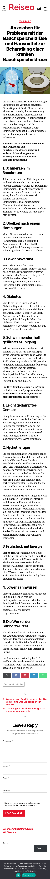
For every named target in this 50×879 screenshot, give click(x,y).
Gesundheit (25, 21)
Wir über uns (9, 832)
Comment (8, 741)
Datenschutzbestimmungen (18, 829)
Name (6, 766)
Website (6, 790)
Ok (18, 875)
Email (6, 778)
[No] (47, 869)
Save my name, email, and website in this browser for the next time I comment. (22, 804)
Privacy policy (28, 875)
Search (6, 843)
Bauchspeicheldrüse (13, 684)
